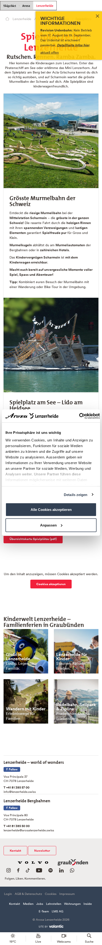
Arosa (26, 6)
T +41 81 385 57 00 (16, 787)
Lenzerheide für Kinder (71, 656)
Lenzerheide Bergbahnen (27, 799)
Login (8, 894)
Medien (28, 904)
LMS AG (57, 911)
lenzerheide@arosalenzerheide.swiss (29, 830)
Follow (13, 769)
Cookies (50, 894)
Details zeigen (75, 494)
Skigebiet (9, 6)
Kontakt (15, 851)
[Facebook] (18, 871)
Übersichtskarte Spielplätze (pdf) (33, 539)
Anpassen (48, 525)
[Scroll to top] (94, 923)
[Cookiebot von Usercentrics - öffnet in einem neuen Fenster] (79, 416)
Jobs (39, 904)
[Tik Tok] (28, 871)
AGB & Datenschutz (28, 894)
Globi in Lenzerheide (18, 656)
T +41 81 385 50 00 (17, 826)
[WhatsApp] (72, 871)
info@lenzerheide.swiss (20, 792)
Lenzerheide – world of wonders (34, 761)
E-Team (44, 911)
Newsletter (42, 851)
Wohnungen (72, 904)
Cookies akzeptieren (51, 584)
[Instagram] (8, 871)
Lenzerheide (44, 5)
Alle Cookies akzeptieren (51, 510)
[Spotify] (50, 871)
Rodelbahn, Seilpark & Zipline (76, 707)
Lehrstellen (53, 904)
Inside (87, 904)
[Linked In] (61, 871)
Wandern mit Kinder (26, 709)
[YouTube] (39, 871)
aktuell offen (49, 52)
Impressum (67, 894)
